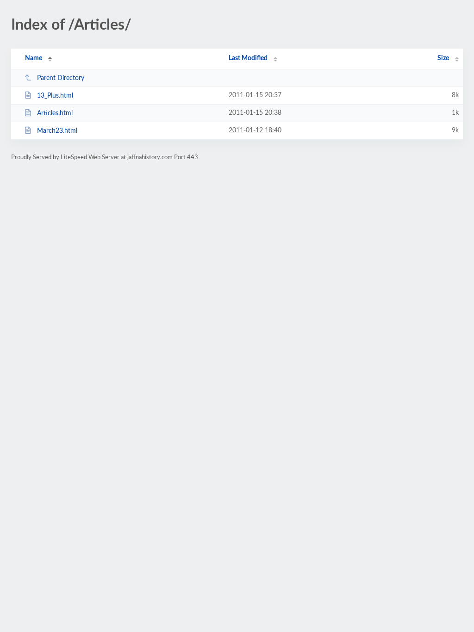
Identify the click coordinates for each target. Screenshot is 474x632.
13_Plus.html (55, 96)
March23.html (57, 131)
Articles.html (55, 113)
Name (33, 58)
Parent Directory (60, 78)
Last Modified (248, 58)
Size (443, 58)
